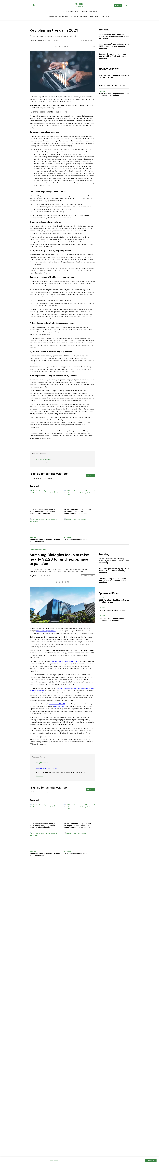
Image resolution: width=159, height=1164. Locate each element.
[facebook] (56, 46)
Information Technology (79, 16)
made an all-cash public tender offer (64, 661)
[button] (31, 5)
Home (31, 25)
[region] (79, 1160)
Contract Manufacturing (38, 549)
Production (53, 16)
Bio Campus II (59, 706)
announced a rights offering (46, 631)
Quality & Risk (105, 16)
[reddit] (65, 46)
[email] (68, 46)
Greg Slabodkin (35, 576)
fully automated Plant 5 (57, 704)
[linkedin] (59, 46)
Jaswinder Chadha (36, 40)
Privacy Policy (54, 1160)
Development (63, 16)
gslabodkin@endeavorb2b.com (46, 768)
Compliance (94, 16)
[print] (94, 46)
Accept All (151, 1160)
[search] (34, 5)
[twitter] (62, 46)
